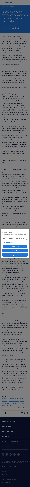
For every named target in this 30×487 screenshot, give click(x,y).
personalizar (15, 246)
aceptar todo (15, 255)
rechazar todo (15, 250)
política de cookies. (10, 242)
